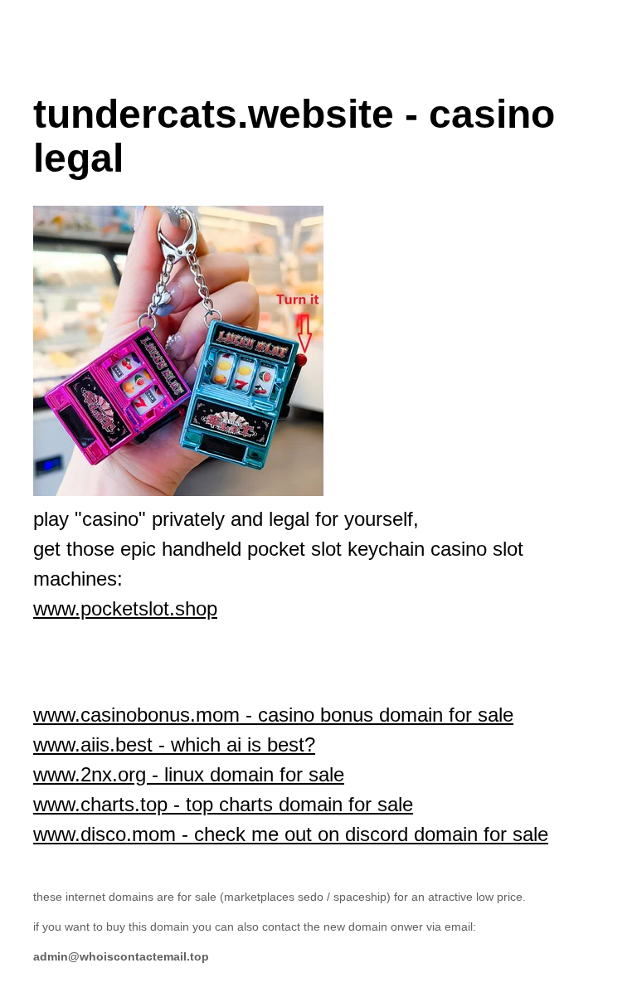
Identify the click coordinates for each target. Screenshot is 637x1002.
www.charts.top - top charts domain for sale (223, 804)
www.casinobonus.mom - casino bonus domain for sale (273, 714)
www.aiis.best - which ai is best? (174, 744)
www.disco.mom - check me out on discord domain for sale (290, 834)
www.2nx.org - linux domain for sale (188, 774)
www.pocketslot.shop (125, 608)
